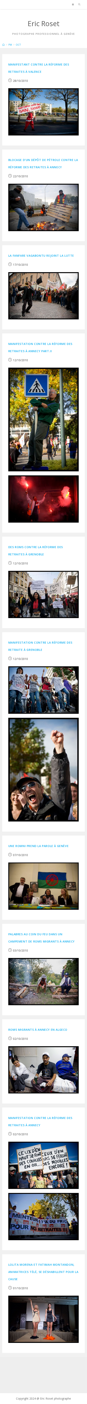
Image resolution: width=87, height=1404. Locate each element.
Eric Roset (43, 23)
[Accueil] (3, 44)
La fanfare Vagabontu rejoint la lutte (41, 255)
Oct (18, 44)
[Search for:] (78, 4)
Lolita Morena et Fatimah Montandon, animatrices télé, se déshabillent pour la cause (43, 1272)
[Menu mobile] (73, 4)
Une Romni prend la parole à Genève (38, 846)
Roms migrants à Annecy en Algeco (37, 1030)
